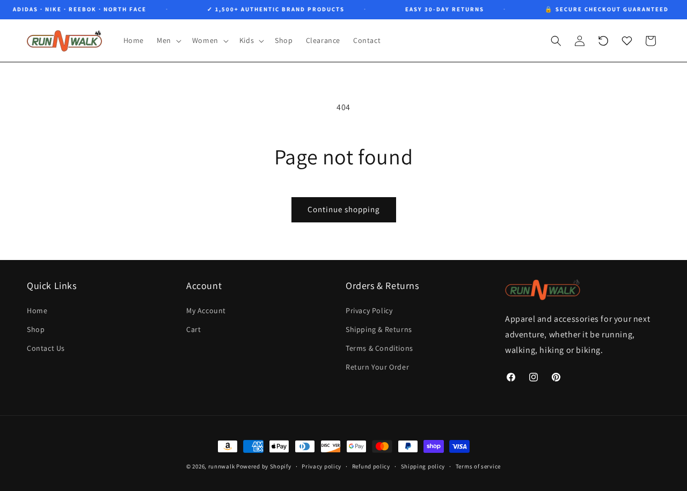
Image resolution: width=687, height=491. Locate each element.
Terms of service (478, 466)
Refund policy (371, 466)
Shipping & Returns (379, 329)
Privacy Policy (369, 310)
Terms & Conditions (379, 348)
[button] (168, 40)
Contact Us (46, 348)
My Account (206, 310)
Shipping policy (423, 466)
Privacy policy (321, 466)
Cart (193, 329)
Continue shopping (344, 209)
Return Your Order (377, 367)
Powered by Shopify (263, 466)
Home (37, 310)
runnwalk (221, 466)
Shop (36, 329)
